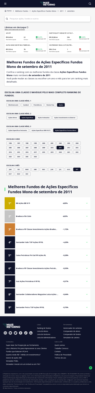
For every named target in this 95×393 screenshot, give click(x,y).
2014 (10, 152)
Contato (58, 351)
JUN (52, 169)
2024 (18, 156)
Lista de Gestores (43, 334)
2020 (60, 152)
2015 (18, 152)
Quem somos (60, 345)
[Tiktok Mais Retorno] (25, 333)
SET (77, 169)
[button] (47, 203)
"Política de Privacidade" (35, 384)
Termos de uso (60, 358)
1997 (18, 143)
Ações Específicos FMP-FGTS (41, 130)
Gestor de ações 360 (14, 358)
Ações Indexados (43, 117)
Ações (61, 105)
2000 (43, 143)
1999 (35, 143)
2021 (68, 152)
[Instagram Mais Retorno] (5, 333)
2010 (52, 148)
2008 (35, 148)
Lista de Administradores (46, 337)
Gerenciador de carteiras (72, 328)
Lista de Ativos (42, 331)
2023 (10, 156)
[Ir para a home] (47, 4)
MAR (26, 169)
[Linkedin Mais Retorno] (31, 333)
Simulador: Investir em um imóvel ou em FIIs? (23, 364)
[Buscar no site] (90, 3)
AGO (68, 169)
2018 (43, 152)
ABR (35, 169)
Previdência (38, 105)
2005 (10, 148)
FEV (18, 169)
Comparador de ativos (71, 331)
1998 (26, 143)
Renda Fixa (50, 105)
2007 (26, 148)
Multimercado (13, 105)
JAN (10, 169)
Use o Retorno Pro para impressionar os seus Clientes (26, 348)
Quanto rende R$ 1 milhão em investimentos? (23, 355)
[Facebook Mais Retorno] (20, 333)
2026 (35, 156)
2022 (77, 152)
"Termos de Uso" (19, 384)
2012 (68, 148)
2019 (52, 152)
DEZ (27, 174)
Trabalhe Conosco (61, 348)
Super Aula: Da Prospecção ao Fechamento (22, 345)
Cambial (26, 105)
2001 (52, 143)
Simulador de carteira (71, 337)
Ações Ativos (12, 117)
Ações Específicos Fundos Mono (65, 130)
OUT (10, 174)
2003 (68, 143)
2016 (26, 152)
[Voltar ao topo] (90, 367)
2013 (77, 148)
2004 (77, 143)
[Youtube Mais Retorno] (10, 333)
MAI (43, 169)
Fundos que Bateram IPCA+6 (17, 351)
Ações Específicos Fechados (17, 130)
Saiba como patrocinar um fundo (15, 29)
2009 (43, 148)
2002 (60, 143)
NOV (18, 174)
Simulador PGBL (12, 361)
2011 (60, 148)
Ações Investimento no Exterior (64, 117)
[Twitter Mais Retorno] (15, 333)
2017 (35, 152)
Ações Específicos (27, 117)
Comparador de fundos (72, 334)
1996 (10, 143)
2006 (18, 148)
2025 (26, 156)
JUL (60, 169)
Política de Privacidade (63, 355)
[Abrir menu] (5, 3)
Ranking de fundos (44, 328)
